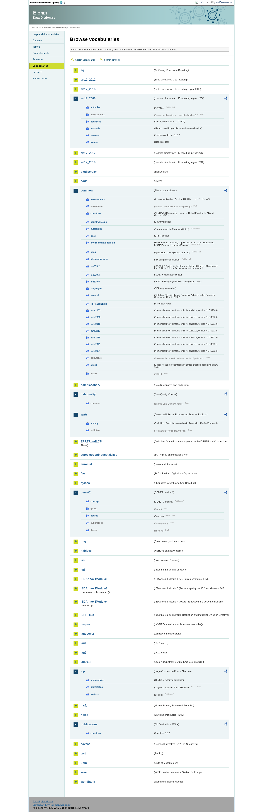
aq (82, 70)
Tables (36, 46)
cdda (84, 181)
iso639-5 (95, 281)
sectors (95, 694)
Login (201, 2)
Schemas (38, 59)
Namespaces (40, 78)
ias (83, 560)
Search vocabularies (85, 60)
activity (94, 423)
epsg (93, 252)
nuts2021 (95, 344)
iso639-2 (95, 266)
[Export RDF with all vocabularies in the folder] (225, 99)
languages (96, 288)
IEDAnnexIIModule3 (94, 588)
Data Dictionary (59, 27)
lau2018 (86, 661)
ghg (83, 541)
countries (96, 121)
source (94, 515)
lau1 (83, 643)
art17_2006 (88, 98)
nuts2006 (95, 317)
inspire (85, 624)
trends (94, 142)
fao (83, 473)
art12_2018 (88, 89)
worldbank (88, 781)
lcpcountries (97, 680)
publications (89, 724)
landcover (87, 633)
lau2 (83, 652)
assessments (98, 199)
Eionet (47, 27)
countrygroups (99, 222)
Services (37, 72)
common (87, 190)
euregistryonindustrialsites (99, 454)
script (94, 365)
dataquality (88, 394)
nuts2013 (95, 330)
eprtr (84, 414)
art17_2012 (88, 152)
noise (84, 714)
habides (86, 550)
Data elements (41, 53)
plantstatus (97, 687)
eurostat (86, 464)
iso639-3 (95, 275)
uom (84, 762)
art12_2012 (88, 79)
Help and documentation (46, 34)
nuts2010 (95, 324)
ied (83, 569)
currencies (96, 228)
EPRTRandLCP (91, 441)
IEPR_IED (87, 614)
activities (95, 107)
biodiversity (89, 171)
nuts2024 (95, 351)
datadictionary (90, 385)
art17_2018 (88, 162)
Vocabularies (40, 65)
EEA (47, 2)
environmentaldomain (103, 242)
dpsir (93, 236)
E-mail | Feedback (43, 801)
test (83, 753)
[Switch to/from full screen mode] (213, 2)
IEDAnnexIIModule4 (94, 601)
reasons (95, 135)
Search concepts (112, 60)
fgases (85, 482)
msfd (84, 705)
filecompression (99, 259)
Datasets (38, 40)
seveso (86, 743)
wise (84, 772)
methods (95, 128)
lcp (83, 671)
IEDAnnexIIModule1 (94, 578)
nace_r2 (95, 295)
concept (95, 501)
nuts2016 (95, 337)
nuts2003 (95, 310)
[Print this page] (208, 2)
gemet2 (86, 492)
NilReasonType (99, 303)
